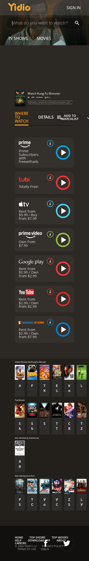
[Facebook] (45, 543)
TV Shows (18, 38)
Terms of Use (26, 549)
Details (46, 117)
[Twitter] (66, 543)
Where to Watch (21, 117)
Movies (44, 38)
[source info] (49, 143)
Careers (20, 543)
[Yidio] (19, 7)
